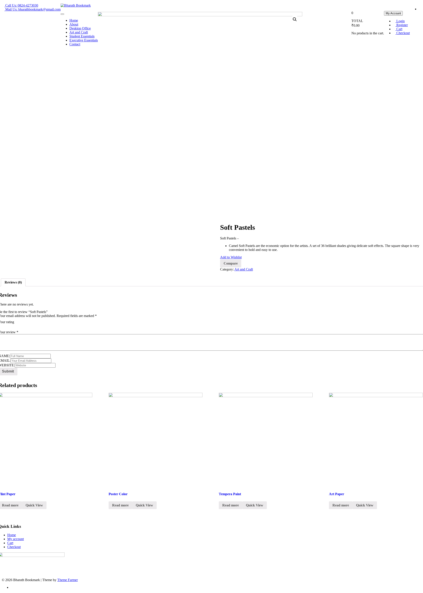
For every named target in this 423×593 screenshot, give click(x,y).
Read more (120, 505)
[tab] (13, 282)
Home (11, 535)
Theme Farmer (67, 580)
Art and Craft (243, 269)
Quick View (34, 505)
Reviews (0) (13, 282)
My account (15, 539)
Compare (231, 263)
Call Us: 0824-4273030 (21, 5)
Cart (10, 543)
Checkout (14, 547)
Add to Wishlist (231, 257)
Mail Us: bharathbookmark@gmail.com (32, 9)
